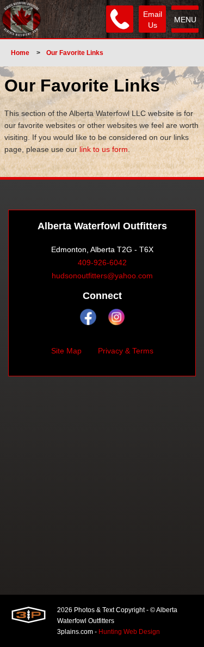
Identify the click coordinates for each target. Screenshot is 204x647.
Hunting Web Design (129, 632)
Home (20, 53)
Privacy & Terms (125, 350)
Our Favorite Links (74, 53)
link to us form (103, 149)
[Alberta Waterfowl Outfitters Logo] (21, 19)
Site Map (66, 350)
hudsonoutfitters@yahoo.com (102, 275)
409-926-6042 (102, 262)
